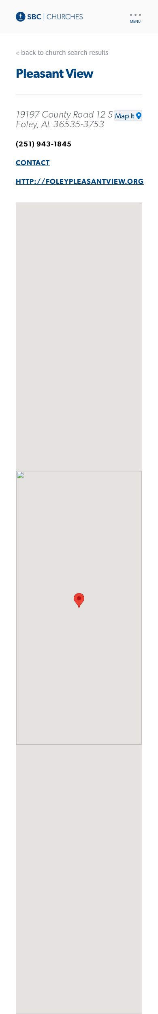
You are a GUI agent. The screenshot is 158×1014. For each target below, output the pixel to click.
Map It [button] (124, 116)
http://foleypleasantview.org (80, 181)
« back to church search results (62, 53)
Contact (33, 163)
